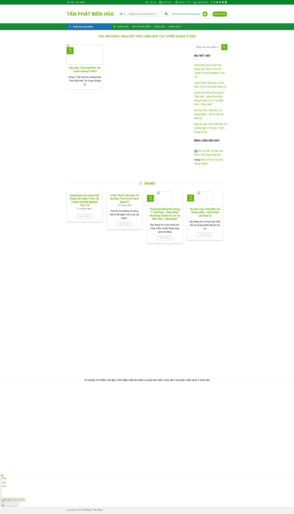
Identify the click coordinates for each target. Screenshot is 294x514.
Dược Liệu (159, 26)
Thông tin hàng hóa (215, 444)
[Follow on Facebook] (211, 2)
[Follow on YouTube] (226, 491)
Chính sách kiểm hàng (216, 404)
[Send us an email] (220, 2)
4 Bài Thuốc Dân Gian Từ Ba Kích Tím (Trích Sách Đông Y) (210, 84)
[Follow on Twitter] (217, 2)
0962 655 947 (17, 500)
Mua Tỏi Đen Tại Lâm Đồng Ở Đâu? (208, 161)
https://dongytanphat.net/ (82, 413)
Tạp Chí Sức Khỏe (141, 26)
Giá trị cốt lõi (159, 437)
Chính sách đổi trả (214, 411)
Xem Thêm (84, 216)
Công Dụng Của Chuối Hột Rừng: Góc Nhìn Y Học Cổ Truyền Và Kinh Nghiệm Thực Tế (209, 71)
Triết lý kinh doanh (162, 415)
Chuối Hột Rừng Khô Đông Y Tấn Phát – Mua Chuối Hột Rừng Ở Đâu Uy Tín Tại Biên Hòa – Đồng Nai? (209, 98)
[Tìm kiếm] (166, 14)
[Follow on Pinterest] (223, 2)
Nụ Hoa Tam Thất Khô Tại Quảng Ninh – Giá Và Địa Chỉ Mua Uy (209, 114)
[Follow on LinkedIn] (226, 2)
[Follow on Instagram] (214, 2)
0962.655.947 (83, 409)
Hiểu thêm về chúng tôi (164, 444)
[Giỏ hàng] (205, 14)
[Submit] (224, 47)
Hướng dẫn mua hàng (216, 397)
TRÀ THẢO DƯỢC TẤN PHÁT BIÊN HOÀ (90, 391)
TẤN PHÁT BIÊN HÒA (90, 14)
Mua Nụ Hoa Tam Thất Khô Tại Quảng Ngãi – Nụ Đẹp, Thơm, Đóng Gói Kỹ (210, 128)
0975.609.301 (100, 409)
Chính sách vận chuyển (165, 458)
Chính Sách (174, 26)
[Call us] (210, 491)
